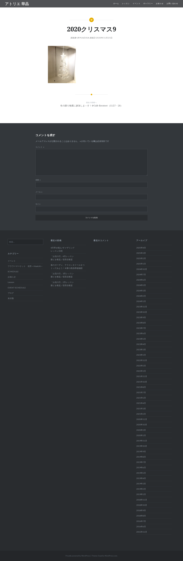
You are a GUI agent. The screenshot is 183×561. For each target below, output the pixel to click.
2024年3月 (141, 290)
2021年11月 (141, 376)
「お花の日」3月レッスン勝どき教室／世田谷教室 (62, 275)
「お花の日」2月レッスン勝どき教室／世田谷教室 (62, 284)
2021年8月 (141, 387)
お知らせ (160, 3)
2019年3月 (141, 483)
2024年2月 (141, 296)
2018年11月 (141, 499)
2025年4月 (141, 247)
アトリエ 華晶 (17, 3)
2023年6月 (141, 333)
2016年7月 (141, 521)
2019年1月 (141, 494)
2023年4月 (141, 344)
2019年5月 (141, 473)
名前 (38, 180)
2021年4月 (141, 403)
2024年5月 (141, 285)
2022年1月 (141, 371)
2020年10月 (141, 424)
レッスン (126, 3)
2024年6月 (141, 280)
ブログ (11, 293)
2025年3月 (141, 253)
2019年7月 (141, 462)
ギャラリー (148, 3)
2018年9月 (141, 510)
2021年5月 (141, 398)
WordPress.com (111, 556)
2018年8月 (141, 515)
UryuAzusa (83, 38)
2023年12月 (141, 306)
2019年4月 (141, 478)
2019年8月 (141, 457)
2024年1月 (141, 301)
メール (39, 192)
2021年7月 (141, 392)
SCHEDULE (13, 271)
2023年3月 (141, 349)
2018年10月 (141, 505)
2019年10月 (141, 446)
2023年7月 (141, 328)
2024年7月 (141, 274)
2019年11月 (141, 440)
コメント (39, 147)
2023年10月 (141, 312)
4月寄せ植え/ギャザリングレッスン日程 (62, 249)
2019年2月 (141, 489)
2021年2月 (141, 414)
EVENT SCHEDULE (17, 287)
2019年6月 (141, 467)
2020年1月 (141, 435)
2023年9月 (141, 317)
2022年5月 (141, 365)
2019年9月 (141, 451)
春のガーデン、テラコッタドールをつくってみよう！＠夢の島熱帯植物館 (68, 266)
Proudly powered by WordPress (77, 556)
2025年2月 (141, 258)
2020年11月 (141, 419)
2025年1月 (141, 263)
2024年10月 (141, 269)
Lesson (11, 282)
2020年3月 (141, 430)
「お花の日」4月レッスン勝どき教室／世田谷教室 (62, 258)
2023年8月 (141, 322)
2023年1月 (141, 355)
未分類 (11, 298)
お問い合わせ (172, 3)
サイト (38, 204)
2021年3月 (141, 408)
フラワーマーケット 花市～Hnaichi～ (25, 266)
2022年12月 (141, 360)
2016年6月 (141, 526)
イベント (136, 3)
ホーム (116, 3)
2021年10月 (141, 382)
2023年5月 (141, 339)
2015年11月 (141, 532)
